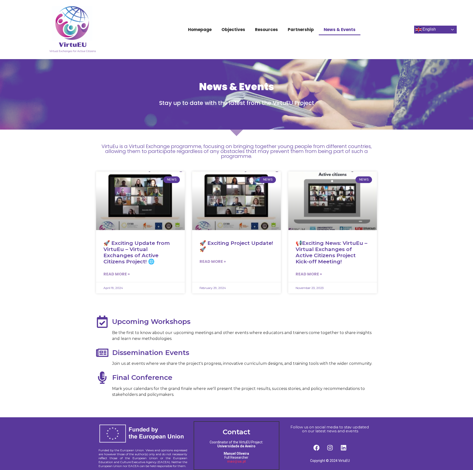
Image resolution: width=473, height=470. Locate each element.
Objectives (233, 30)
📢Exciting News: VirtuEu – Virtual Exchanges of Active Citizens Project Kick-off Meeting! (331, 252)
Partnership (301, 30)
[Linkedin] (344, 447)
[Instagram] (330, 447)
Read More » (116, 274)
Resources (266, 30)
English (429, 29)
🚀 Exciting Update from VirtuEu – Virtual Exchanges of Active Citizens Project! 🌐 (136, 252)
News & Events (339, 30)
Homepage (200, 30)
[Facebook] (316, 447)
